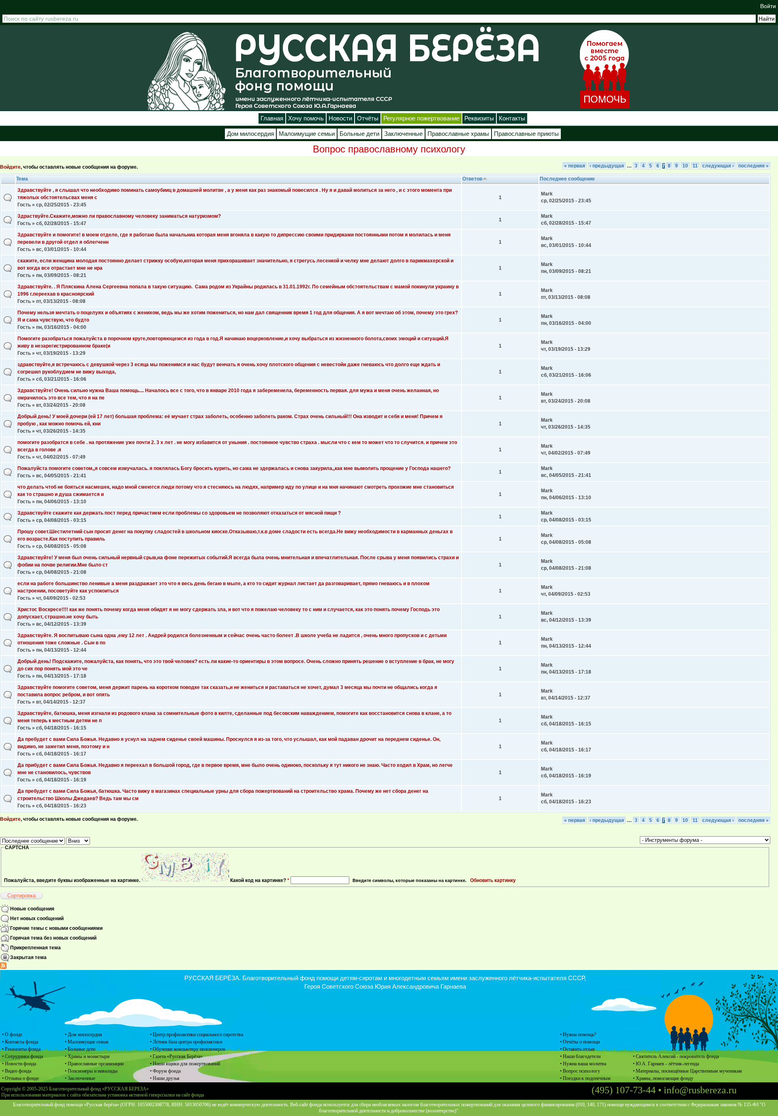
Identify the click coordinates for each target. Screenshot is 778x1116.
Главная (272, 118)
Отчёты (367, 118)
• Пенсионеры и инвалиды (91, 1071)
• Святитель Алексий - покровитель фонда (676, 1056)
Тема (22, 179)
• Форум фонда (165, 1071)
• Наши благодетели (580, 1056)
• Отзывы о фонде (20, 1078)
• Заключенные (80, 1078)
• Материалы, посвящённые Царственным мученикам (687, 1071)
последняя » (753, 166)
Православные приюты (526, 134)
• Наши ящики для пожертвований (185, 1064)
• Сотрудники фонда (22, 1056)
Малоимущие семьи (307, 134)
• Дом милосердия (83, 1034)
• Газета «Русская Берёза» (176, 1056)
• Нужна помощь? (578, 1034)
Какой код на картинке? (259, 880)
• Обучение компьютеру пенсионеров (187, 1049)
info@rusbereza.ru (700, 1090)
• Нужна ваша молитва (583, 1064)
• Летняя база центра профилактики (186, 1042)
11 (695, 166)
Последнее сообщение (567, 179)
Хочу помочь (306, 118)
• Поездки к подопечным (585, 1078)
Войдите (10, 167)
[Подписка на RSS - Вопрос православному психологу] (3, 967)
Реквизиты (479, 118)
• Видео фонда (16, 1071)
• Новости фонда (19, 1064)
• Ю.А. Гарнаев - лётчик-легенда (666, 1064)
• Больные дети (80, 1049)
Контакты (512, 118)
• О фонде (12, 1034)
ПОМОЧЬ (605, 99)
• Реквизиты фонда (21, 1049)
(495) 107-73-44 (624, 1090)
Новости (340, 118)
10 (685, 166)
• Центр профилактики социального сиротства (196, 1034)
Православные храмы (458, 134)
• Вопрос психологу (580, 1071)
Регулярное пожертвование (421, 118)
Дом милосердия (250, 134)
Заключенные (403, 134)
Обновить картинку (493, 880)
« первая (574, 166)
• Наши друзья (165, 1078)
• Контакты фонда (20, 1042)
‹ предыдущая (607, 166)
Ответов (472, 179)
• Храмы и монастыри (87, 1056)
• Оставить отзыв (577, 1049)
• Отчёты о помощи (580, 1042)
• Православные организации (94, 1064)
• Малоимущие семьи (86, 1042)
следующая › (718, 166)
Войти (768, 6)
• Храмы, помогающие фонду (663, 1078)
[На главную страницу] (186, 70)
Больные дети (359, 134)
